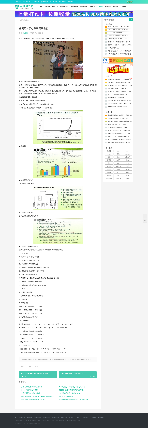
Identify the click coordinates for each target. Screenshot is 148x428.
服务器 (109, 151)
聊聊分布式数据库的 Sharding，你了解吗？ (119, 133)
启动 (127, 175)
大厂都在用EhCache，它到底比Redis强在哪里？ (121, 130)
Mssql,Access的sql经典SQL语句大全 (118, 118)
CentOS (127, 154)
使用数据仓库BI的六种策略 (30, 393)
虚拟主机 (55, 6)
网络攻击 (118, 166)
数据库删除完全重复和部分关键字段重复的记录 (38, 396)
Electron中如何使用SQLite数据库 (117, 88)
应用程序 (109, 172)
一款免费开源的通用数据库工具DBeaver (73, 400)
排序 (118, 175)
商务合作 (101, 417)
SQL (118, 151)
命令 (109, 163)
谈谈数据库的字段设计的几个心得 (117, 124)
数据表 (127, 172)
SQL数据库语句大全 (113, 48)
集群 (127, 166)
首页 (41, 6)
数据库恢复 (109, 178)
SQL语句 (127, 169)
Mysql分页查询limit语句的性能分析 (117, 94)
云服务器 (47, 6)
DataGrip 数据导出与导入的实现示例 (118, 30)
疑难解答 (115, 6)
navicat (118, 169)
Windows (127, 151)
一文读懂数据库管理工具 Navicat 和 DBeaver (120, 39)
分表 (36, 366)
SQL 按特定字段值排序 (29, 390)
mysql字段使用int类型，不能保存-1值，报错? (120, 100)
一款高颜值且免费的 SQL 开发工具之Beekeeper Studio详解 (124, 36)
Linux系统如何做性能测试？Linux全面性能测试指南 (122, 79)
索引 (118, 172)
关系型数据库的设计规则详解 (31, 387)
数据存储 (118, 178)
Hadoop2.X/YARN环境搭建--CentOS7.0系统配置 (121, 142)
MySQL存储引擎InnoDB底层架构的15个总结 (120, 85)
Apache (109, 154)
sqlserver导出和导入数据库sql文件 (117, 106)
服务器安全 (74, 6)
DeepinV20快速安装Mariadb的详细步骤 (118, 136)
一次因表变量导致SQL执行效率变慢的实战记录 (120, 54)
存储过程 (109, 175)
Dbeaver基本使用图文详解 (115, 33)
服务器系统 (63, 6)
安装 (118, 154)
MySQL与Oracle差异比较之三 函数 (117, 127)
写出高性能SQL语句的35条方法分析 (72, 387)
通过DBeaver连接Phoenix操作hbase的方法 (119, 45)
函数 (127, 160)
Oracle (109, 166)
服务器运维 (83, 6)
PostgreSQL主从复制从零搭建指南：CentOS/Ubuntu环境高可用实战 (126, 82)
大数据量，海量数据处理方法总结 (33, 400)
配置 (109, 157)
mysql (127, 163)
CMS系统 (92, 6)
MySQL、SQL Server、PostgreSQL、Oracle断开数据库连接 (124, 91)
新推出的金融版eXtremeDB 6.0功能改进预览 (120, 51)
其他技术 (108, 6)
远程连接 (109, 169)
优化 (118, 157)
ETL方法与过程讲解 (66, 396)
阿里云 (109, 160)
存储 (29, 366)
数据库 (101, 6)
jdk (118, 163)
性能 (22, 366)
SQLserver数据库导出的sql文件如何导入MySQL (121, 103)
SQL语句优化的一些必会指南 (69, 393)
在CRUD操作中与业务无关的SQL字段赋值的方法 (121, 139)
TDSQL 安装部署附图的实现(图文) (71, 390)
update (127, 178)
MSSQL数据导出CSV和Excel (116, 97)
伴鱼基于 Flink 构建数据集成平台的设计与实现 (120, 42)
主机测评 (123, 6)
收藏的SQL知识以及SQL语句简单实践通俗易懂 (120, 121)
